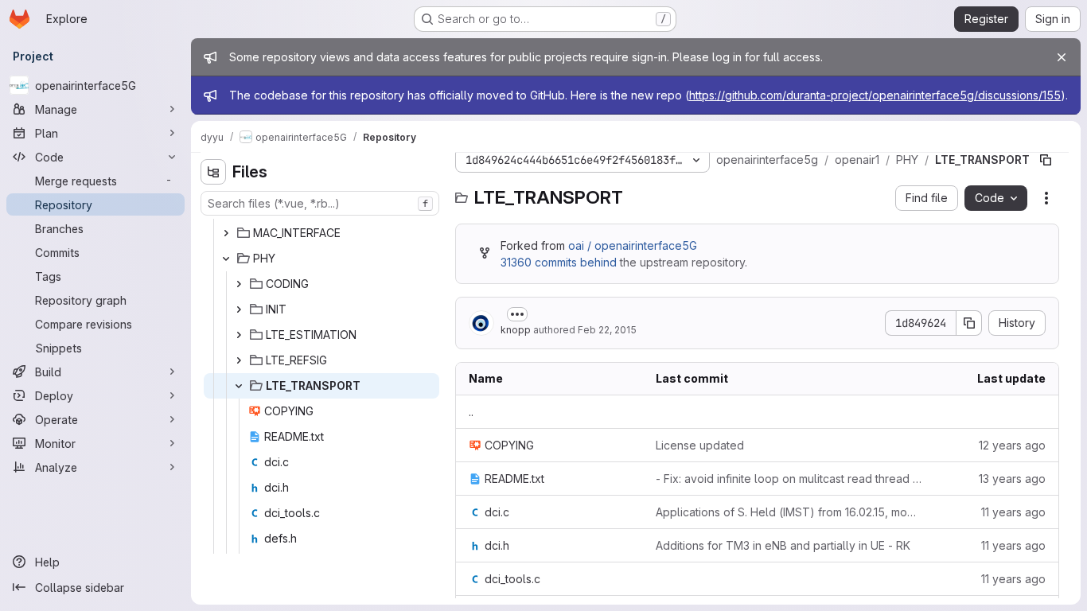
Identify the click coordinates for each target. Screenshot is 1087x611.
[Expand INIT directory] (238, 309)
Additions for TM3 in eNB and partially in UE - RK (783, 545)
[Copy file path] (1045, 160)
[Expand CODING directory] (238, 284)
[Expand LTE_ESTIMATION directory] (238, 334)
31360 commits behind (559, 262)
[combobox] (320, 203)
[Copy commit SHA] (969, 323)
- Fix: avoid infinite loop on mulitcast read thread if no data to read (789, 478)
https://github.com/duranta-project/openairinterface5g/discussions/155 (875, 95)
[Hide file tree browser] (213, 172)
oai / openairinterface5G (632, 245)
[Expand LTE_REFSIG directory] (238, 360)
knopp (516, 330)
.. (471, 411)
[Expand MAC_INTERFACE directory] (226, 233)
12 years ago (1012, 445)
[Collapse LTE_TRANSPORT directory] (238, 385)
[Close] (1061, 57)
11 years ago (1013, 512)
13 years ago (1012, 478)
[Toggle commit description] (517, 314)
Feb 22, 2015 (607, 330)
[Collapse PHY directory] (226, 258)
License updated (700, 445)
